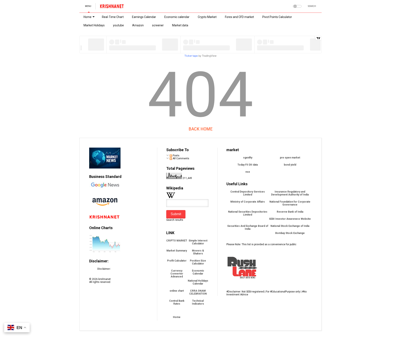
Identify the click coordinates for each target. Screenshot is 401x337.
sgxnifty (247, 157)
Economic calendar (176, 17)
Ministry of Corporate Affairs (247, 201)
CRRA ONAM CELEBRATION (198, 292)
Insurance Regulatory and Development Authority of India (290, 193)
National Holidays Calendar (198, 282)
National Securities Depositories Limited (247, 213)
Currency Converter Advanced (176, 273)
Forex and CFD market (239, 17)
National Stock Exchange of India (289, 226)
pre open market (290, 157)
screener (158, 25)
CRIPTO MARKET (176, 240)
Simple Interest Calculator (198, 242)
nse (247, 171)
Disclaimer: (104, 268)
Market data (180, 25)
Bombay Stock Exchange (290, 233)
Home (87, 17)
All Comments (180, 158)
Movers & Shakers (198, 252)
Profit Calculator (177, 260)
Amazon (138, 25)
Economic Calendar (198, 272)
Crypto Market (207, 17)
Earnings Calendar (144, 17)
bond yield (290, 164)
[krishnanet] (112, 7)
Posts (175, 155)
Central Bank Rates (176, 302)
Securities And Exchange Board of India (247, 227)
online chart (177, 290)
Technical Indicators (198, 302)
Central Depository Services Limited (247, 193)
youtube (118, 25)
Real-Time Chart (113, 17)
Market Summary (176, 250)
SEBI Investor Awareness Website (290, 218)
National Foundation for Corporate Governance (289, 203)
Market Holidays (94, 25)
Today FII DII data (247, 164)
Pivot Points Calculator (277, 17)
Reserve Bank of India (290, 211)
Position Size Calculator (198, 262)
